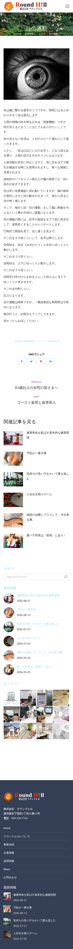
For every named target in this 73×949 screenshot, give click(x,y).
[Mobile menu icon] (67, 6)
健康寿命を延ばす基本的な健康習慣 (48, 435)
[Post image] (13, 438)
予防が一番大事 (36, 453)
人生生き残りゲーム (39, 494)
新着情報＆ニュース (34, 341)
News (7, 869)
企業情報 (9, 852)
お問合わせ (10, 877)
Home (7, 828)
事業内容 (9, 844)
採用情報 (9, 861)
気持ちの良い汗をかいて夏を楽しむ (48, 476)
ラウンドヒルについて (17, 836)
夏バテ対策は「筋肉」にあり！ (46, 535)
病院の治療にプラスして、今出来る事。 (48, 517)
